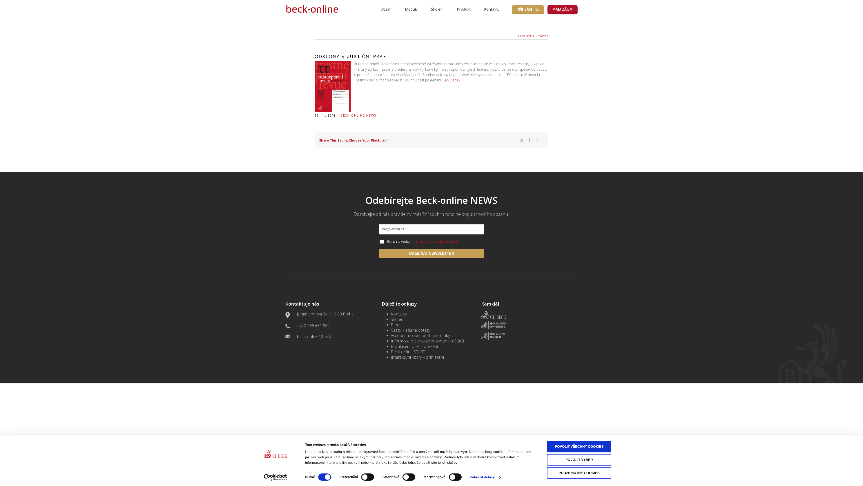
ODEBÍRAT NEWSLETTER (431, 253)
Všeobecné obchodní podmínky (420, 335)
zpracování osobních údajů (436, 241)
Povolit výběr (579, 460)
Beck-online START (408, 351)
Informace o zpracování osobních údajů (427, 341)
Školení (437, 9)
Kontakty (491, 9)
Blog (395, 324)
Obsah (385, 9)
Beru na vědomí (423, 241)
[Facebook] (529, 140)
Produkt (464, 9)
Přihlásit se (528, 9)
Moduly (411, 9)
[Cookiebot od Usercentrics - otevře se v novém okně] (275, 477)
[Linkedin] (521, 140)
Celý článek (451, 80)
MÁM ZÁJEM (562, 9)
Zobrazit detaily (482, 477)
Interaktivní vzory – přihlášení (417, 357)
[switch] (367, 477)
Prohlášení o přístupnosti (414, 346)
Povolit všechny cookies (579, 446)
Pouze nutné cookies (579, 473)
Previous (527, 36)
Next (542, 36)
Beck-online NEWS (358, 115)
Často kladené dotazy (410, 330)
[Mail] (537, 140)
